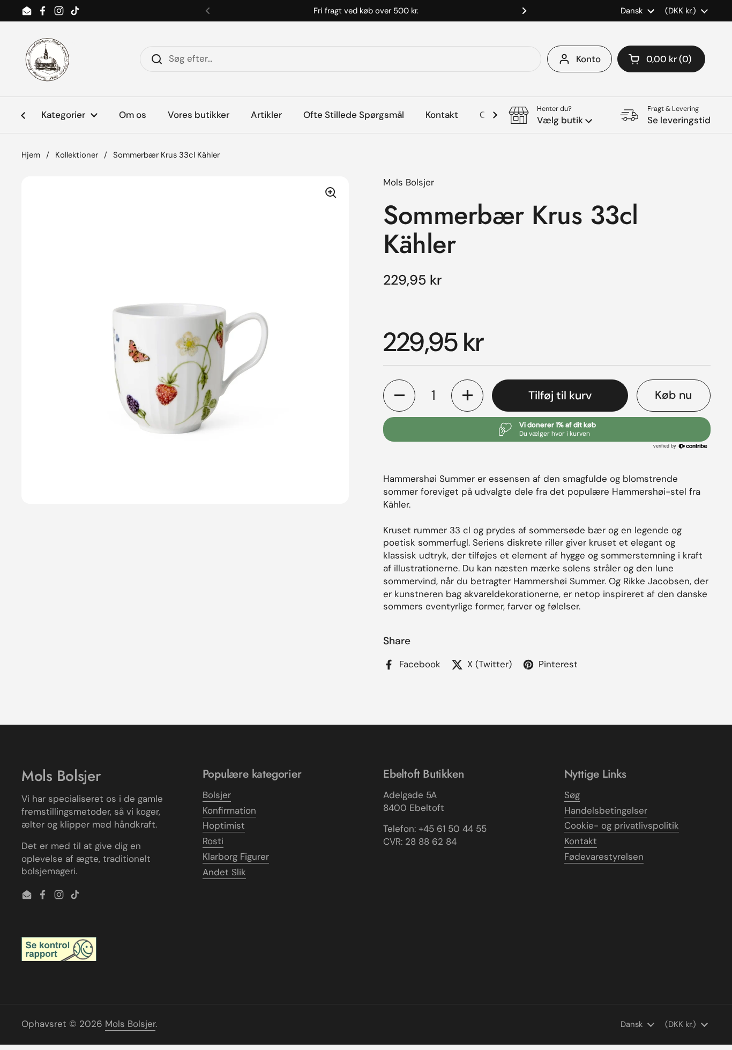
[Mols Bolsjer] (48, 59)
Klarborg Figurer (236, 856)
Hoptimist (224, 825)
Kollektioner (76, 155)
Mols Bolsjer (130, 1024)
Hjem (30, 155)
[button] (661, 59)
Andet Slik (224, 872)
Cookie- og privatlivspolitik (621, 825)
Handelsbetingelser (605, 810)
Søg (572, 795)
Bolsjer (217, 795)
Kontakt (580, 841)
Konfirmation (229, 810)
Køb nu (673, 395)
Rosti (213, 841)
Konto (588, 59)
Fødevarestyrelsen (604, 856)
